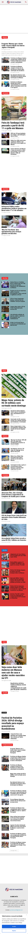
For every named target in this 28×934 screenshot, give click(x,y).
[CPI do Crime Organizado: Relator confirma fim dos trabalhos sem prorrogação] (5, 301)
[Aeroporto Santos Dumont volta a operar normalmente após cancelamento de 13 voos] (5, 413)
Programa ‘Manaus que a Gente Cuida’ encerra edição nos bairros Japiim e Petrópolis (13, 45)
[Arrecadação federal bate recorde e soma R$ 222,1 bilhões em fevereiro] (14, 530)
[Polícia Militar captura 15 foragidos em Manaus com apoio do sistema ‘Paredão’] (5, 565)
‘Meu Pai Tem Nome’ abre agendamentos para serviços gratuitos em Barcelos (11, 231)
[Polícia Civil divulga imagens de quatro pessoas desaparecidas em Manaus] (5, 572)
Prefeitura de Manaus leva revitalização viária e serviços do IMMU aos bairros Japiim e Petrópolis (18, 810)
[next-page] (5, 238)
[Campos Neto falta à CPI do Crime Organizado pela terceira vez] (5, 309)
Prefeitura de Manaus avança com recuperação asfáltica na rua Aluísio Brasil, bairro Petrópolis (18, 836)
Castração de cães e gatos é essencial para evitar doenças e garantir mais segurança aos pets (18, 467)
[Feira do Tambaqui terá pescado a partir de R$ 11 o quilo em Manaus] (14, 108)
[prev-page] (3, 238)
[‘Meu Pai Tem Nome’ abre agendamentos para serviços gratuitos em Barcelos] (14, 221)
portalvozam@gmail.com (16, 910)
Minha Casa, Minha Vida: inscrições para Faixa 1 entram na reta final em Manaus (17, 458)
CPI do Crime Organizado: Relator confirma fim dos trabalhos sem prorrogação (17, 300)
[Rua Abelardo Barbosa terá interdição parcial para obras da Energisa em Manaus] (5, 77)
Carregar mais (13, 850)
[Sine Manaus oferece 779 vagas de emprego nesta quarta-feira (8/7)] (5, 450)
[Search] (26, 2)
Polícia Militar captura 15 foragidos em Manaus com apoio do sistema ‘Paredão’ (17, 563)
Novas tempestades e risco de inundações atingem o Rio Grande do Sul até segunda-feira (18, 428)
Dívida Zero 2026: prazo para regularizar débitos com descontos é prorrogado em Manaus (18, 142)
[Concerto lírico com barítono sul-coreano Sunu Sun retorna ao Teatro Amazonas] (5, 736)
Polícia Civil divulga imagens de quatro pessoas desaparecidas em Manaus (17, 571)
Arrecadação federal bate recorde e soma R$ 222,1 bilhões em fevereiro (14, 539)
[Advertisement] (14, 19)
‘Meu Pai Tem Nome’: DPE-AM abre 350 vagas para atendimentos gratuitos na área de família (18, 442)
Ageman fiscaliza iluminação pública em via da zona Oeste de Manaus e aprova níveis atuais (18, 827)
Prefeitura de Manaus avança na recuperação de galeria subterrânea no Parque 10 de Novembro (18, 844)
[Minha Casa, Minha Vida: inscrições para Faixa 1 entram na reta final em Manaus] (5, 458)
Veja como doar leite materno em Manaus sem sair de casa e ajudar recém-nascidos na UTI (13, 673)
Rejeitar (14, 930)
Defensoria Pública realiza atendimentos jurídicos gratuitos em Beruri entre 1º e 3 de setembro (14, 208)
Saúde (3, 662)
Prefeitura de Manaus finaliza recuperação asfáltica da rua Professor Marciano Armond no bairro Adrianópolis (18, 60)
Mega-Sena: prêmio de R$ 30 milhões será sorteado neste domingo (14, 403)
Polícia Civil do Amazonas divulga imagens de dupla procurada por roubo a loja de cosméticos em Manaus (18, 588)
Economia (4, 512)
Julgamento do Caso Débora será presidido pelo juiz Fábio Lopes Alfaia (18, 555)
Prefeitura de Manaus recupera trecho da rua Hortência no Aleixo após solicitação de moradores (17, 68)
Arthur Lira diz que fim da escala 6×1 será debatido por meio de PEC (18, 324)
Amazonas (4, 204)
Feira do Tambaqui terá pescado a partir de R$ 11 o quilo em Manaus (13, 125)
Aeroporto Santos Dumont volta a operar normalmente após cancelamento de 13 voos (18, 413)
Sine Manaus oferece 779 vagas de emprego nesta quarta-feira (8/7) (17, 450)
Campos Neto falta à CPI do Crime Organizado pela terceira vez (17, 308)
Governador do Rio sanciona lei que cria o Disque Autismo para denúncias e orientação (18, 420)
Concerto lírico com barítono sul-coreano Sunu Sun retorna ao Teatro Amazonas (18, 736)
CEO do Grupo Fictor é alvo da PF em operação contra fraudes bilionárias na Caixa (14, 517)
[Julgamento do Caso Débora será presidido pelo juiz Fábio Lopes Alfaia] (5, 557)
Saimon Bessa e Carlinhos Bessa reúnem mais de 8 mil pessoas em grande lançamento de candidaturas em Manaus (17, 284)
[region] (14, 924)
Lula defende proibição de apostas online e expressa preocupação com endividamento (17, 316)
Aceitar (14, 926)
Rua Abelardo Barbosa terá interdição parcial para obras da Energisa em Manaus (18, 76)
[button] (2, 2)
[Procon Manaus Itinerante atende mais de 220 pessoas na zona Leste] (5, 802)
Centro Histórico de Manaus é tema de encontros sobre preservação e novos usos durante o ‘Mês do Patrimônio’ (18, 151)
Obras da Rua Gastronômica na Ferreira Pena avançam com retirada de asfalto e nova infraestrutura (17, 818)
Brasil (3, 395)
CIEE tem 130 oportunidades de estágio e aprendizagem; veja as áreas (18, 135)
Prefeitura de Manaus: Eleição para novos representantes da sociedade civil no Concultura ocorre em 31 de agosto (18, 84)
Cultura (4, 712)
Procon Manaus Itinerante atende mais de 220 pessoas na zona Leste (17, 801)
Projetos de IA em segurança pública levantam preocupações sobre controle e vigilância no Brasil (18, 292)
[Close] (26, 915)
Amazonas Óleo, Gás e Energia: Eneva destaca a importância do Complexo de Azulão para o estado (13, 494)
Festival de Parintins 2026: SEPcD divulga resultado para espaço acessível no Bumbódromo (13, 723)
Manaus (4, 117)
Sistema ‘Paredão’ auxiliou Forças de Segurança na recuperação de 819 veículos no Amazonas (18, 596)
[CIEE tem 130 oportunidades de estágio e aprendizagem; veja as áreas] (5, 135)
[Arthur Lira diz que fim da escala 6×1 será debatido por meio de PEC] (5, 325)
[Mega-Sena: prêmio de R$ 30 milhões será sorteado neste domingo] (14, 386)
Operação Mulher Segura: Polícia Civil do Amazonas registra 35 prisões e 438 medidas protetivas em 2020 (17, 580)
